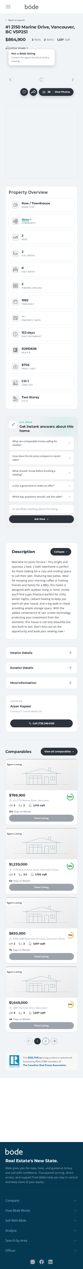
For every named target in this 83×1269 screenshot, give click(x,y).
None (25, 219)
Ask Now (39, 519)
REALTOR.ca (35, 1057)
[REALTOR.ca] (14, 1061)
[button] (10, 79)
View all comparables (57, 751)
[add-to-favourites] (24, 92)
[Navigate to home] (31, 6)
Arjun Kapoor (20, 706)
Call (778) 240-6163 (43, 723)
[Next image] (72, 79)
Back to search (16, 20)
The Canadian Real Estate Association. (44, 1065)
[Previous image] (10, 79)
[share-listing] (33, 92)
